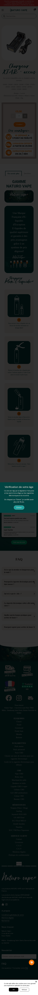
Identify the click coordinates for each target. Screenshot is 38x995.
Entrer (19, 507)
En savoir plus (25, 985)
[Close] (36, 982)
